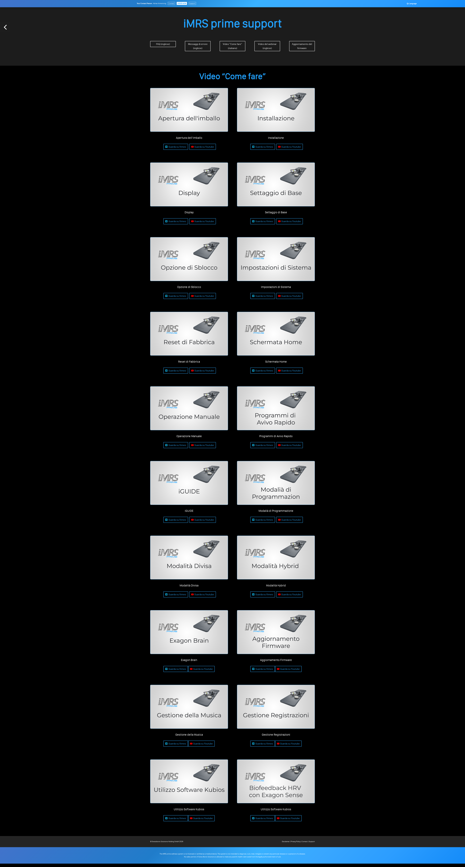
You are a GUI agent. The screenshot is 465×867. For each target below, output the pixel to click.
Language (413, 4)
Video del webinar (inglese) (267, 46)
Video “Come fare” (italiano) (232, 46)
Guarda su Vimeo (177, 146)
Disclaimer (286, 842)
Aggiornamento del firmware (302, 46)
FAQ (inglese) (163, 44)
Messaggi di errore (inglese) (198, 46)
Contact (171, 3)
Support (192, 3)
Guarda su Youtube (204, 146)
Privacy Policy (295, 842)
